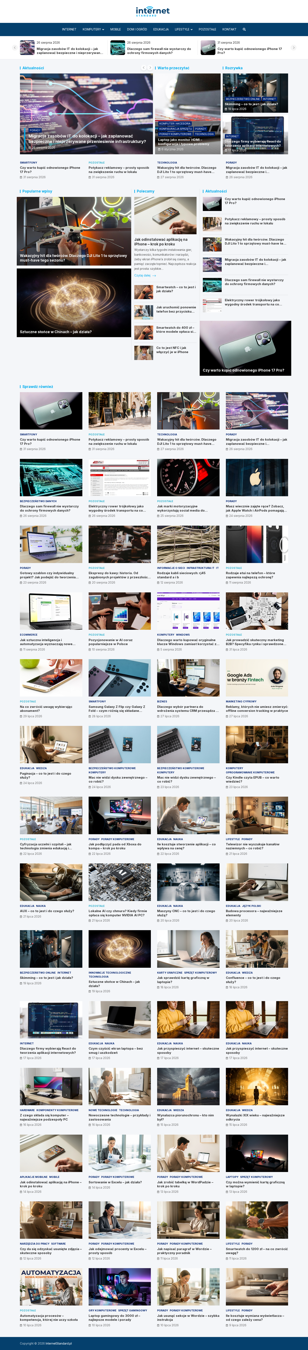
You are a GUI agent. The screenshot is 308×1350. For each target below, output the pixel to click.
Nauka (178, 839)
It (217, 568)
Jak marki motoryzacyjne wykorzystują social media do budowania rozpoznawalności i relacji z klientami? (187, 512)
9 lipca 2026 (237, 1325)
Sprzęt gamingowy (132, 1310)
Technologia (204, 134)
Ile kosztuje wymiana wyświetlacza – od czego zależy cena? (255, 1318)
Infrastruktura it (200, 568)
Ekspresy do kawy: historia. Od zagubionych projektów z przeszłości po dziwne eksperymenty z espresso (119, 577)
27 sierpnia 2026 (172, 177)
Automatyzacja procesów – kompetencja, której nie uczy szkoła (49, 1318)
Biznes (162, 701)
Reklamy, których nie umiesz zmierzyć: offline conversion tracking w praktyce (257, 709)
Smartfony (28, 162)
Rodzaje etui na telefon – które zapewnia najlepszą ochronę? (250, 575)
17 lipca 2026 (237, 150)
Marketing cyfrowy (241, 701)
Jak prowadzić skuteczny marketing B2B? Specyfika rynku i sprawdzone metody (255, 644)
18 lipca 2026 (169, 987)
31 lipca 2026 (238, 649)
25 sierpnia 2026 (172, 515)
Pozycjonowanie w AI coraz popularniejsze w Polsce (111, 642)
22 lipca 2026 (32, 853)
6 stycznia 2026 (173, 149)
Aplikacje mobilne (34, 1176)
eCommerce (29, 634)
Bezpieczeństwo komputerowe (112, 768)
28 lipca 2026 (101, 716)
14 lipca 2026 (32, 1191)
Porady (35, 130)
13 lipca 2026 (169, 1191)
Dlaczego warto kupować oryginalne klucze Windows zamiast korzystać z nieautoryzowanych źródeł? (186, 644)
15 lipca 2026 (169, 1124)
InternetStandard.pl (59, 1343)
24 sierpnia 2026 (240, 515)
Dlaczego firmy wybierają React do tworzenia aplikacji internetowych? (253, 143)
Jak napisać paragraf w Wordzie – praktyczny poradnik (184, 1251)
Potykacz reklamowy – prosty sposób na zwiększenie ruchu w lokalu (119, 170)
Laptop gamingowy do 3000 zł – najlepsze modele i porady (114, 1318)
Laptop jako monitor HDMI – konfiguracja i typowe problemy (183, 142)
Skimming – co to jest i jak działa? (251, 104)
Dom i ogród (137, 29)
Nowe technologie (103, 1110)
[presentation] (15, 48)
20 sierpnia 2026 (103, 582)
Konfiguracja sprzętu (175, 128)
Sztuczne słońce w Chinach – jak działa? (56, 332)
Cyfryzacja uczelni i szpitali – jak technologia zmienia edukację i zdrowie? (45, 848)
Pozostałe (207, 29)
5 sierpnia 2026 (171, 649)
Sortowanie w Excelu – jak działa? (115, 1182)
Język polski (251, 905)
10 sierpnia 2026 (103, 649)
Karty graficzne (169, 972)
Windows (183, 634)
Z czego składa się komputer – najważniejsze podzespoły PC (44, 1117)
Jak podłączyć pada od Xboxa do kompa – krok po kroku (115, 846)
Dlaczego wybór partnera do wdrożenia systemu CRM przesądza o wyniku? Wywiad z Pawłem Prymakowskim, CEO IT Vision (187, 713)
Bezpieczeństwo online (243, 99)
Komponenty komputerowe (57, 1110)
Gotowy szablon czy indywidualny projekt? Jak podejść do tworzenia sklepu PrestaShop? (48, 577)
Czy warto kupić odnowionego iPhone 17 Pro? (243, 370)
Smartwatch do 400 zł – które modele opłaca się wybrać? (175, 332)
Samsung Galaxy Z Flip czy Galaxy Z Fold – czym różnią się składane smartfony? (117, 711)
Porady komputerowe (175, 134)
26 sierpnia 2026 (43, 147)
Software (58, 1243)
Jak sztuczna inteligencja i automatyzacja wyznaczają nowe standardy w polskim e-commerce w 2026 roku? (49, 646)
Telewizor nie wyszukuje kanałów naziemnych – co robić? (253, 846)
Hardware (27, 1110)
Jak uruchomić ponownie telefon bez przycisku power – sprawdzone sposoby (176, 313)
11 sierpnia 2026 (240, 582)
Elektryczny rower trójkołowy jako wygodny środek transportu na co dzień (252, 304)
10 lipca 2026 (32, 1325)
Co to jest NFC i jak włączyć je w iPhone (172, 350)
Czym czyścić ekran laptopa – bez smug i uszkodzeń (116, 1050)
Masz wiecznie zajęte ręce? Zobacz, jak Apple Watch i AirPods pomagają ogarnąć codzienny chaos (255, 510)
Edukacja (161, 29)
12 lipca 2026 (32, 1258)
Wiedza (41, 768)
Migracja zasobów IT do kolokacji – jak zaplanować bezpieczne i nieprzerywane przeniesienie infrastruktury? (69, 53)
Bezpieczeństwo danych (38, 501)
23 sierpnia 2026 (34, 582)
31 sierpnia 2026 (34, 177)
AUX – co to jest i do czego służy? (47, 911)
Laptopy (232, 1176)
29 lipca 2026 (32, 716)
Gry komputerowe (102, 1310)
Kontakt (230, 29)
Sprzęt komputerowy (200, 972)
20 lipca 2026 (169, 920)
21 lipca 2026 (238, 853)
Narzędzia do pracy (34, 1243)
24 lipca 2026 (32, 783)
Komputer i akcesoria (174, 123)
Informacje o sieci (171, 568)
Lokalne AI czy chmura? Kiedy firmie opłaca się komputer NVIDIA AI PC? (118, 913)
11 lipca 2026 (169, 1258)
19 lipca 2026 (237, 109)
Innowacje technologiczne (110, 972)
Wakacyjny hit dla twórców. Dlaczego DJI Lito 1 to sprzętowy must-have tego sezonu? (186, 172)
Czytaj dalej (142, 275)
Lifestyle (182, 29)
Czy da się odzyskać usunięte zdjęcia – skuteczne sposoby (51, 1251)
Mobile (115, 29)
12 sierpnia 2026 (171, 582)
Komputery (92, 29)
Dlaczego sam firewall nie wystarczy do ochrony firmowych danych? (159, 51)
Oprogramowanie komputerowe (250, 772)
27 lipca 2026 (169, 716)
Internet (69, 29)
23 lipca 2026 (169, 787)
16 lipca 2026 (32, 1124)
